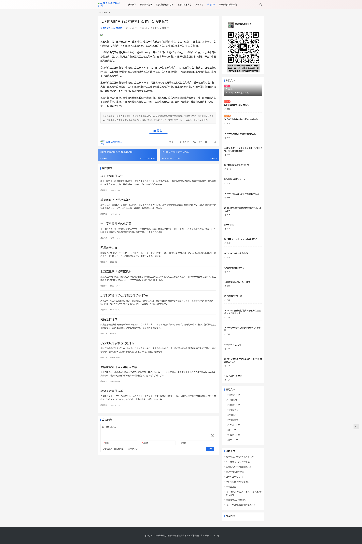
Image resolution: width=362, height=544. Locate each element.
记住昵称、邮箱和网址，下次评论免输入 (121, 449)
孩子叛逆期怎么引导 (165, 4)
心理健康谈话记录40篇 (234, 267)
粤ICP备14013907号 (210, 535)
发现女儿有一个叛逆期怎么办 (239, 466)
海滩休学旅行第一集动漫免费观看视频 (241, 119)
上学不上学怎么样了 (235, 476)
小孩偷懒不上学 (233, 405)
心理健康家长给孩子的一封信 (237, 282)
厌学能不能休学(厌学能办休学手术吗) (124, 295)
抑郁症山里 (231, 486)
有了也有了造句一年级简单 (236, 253)
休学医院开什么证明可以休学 (118, 367)
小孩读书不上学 (233, 395)
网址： (184, 443)
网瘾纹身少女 (108, 247)
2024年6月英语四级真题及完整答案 (240, 133)
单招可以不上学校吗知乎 (116, 200)
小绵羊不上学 (232, 440)
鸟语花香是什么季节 (113, 391)
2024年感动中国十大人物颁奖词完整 (240, 239)
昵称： (107, 443)
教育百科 (211, 4)
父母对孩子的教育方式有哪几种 (240, 456)
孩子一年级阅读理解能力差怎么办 (241, 504)
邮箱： (145, 443)
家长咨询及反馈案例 (228, 4)
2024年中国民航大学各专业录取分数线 (241, 193)
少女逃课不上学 (233, 435)
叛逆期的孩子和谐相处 (236, 499)
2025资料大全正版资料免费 (238, 92)
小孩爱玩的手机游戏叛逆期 (117, 343)
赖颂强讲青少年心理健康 (111, 28)
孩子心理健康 (146, 4)
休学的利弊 (229, 225)
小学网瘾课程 (232, 420)
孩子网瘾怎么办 (184, 4)
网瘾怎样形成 (108, 319)
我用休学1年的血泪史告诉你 (236, 105)
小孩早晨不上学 (233, 425)
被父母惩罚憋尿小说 (233, 296)
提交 (210, 449)
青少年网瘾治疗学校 (235, 472)
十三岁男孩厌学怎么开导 (116, 224)
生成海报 (186, 142)
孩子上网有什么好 (111, 176)
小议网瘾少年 (232, 415)
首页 (99, 13)
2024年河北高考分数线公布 (236, 165)
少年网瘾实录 (232, 400)
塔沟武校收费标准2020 (234, 179)
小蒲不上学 (231, 430)
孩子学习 (199, 4)
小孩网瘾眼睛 (232, 410)
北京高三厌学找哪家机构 (116, 271)
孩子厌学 (132, 4)
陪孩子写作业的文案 (233, 376)
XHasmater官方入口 (233, 344)
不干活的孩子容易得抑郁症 (238, 461)
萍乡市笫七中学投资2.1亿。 (238, 482)
